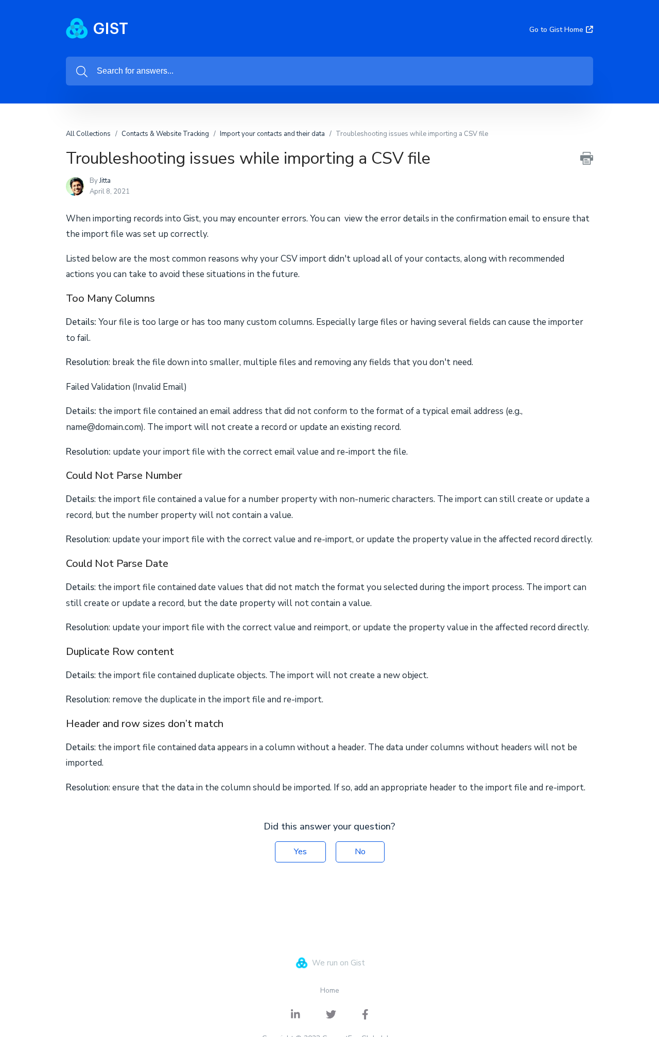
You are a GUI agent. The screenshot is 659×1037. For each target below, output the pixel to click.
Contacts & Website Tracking (165, 134)
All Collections (88, 134)
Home (329, 990)
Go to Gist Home (556, 29)
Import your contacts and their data (272, 134)
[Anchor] (162, 297)
